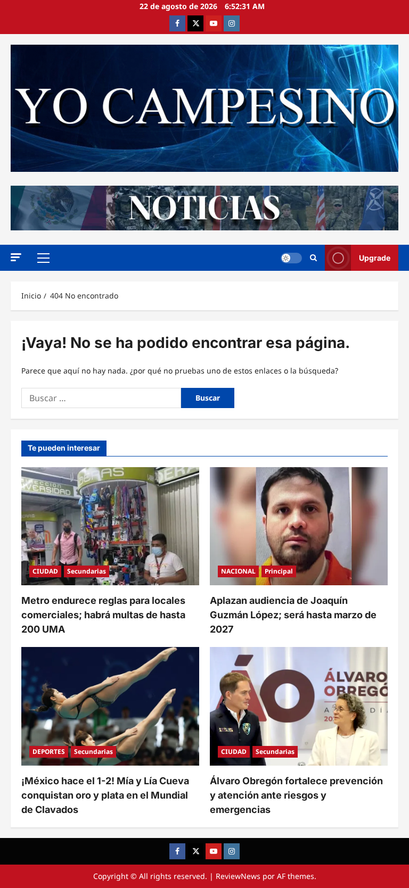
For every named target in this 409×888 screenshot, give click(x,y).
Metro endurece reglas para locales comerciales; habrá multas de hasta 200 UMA (103, 615)
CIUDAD (45, 571)
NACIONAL (238, 571)
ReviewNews (238, 876)
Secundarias (86, 571)
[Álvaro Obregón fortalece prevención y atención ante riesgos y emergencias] (299, 706)
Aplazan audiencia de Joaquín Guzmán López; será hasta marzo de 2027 (293, 615)
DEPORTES (48, 751)
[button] (16, 257)
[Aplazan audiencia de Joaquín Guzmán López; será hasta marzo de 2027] (299, 526)
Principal (279, 571)
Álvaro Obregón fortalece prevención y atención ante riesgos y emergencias (296, 795)
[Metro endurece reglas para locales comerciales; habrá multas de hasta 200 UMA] (110, 526)
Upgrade (374, 257)
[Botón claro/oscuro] (291, 258)
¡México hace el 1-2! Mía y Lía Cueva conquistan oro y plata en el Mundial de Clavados (105, 795)
